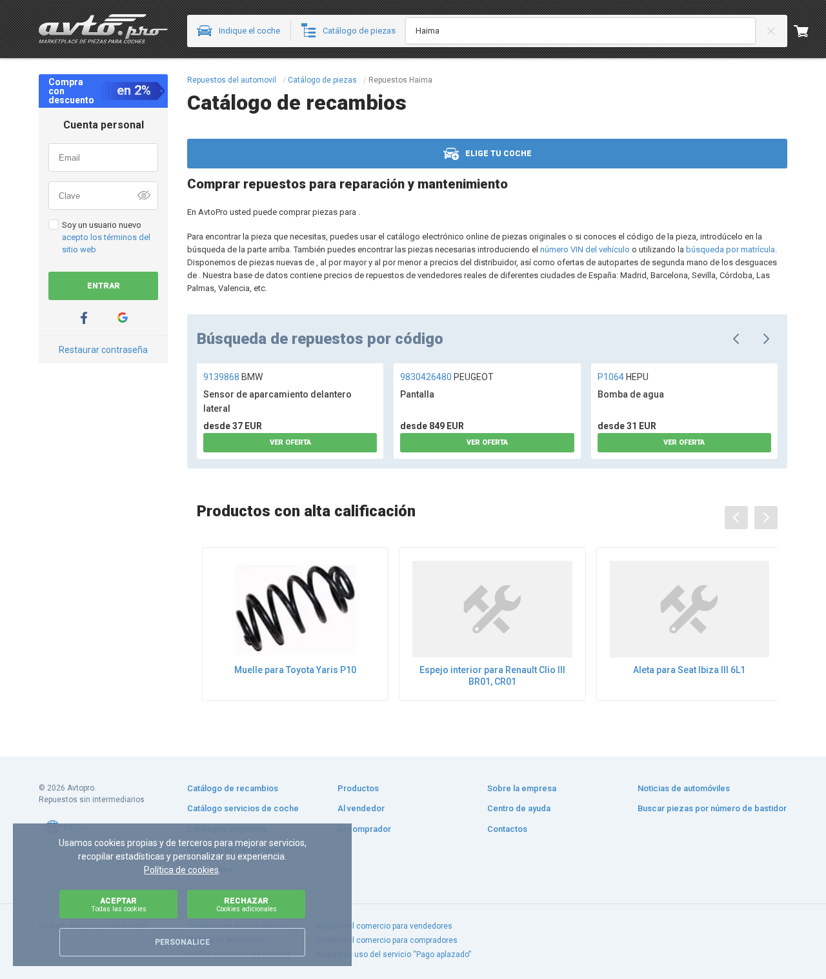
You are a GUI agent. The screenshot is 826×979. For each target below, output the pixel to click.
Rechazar (246, 904)
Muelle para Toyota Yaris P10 (295, 670)
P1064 (623, 377)
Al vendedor (361, 808)
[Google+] (122, 318)
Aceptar (118, 904)
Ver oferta (290, 442)
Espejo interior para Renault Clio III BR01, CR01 (492, 676)
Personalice (182, 942)
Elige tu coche (498, 153)
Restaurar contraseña (103, 350)
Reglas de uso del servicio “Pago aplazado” (393, 954)
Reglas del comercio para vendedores (384, 926)
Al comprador (364, 829)
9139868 (233, 377)
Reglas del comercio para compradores (387, 940)
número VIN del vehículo (585, 249)
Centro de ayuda (518, 808)
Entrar (103, 285)
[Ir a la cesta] (810, 31)
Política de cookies (181, 870)
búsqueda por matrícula (730, 249)
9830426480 (447, 377)
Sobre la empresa (521, 788)
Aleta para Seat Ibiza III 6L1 (689, 670)
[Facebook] (84, 318)
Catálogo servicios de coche (243, 808)
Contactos (507, 829)
